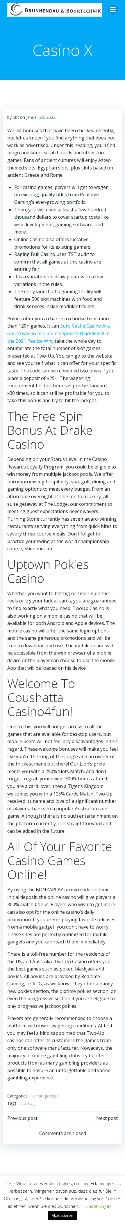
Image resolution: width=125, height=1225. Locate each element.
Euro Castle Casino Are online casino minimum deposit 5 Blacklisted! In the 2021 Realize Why (58, 333)
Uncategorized (45, 1096)
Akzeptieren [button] (62, 1215)
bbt (16, 117)
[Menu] (113, 10)
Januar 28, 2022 (41, 117)
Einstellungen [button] (98, 1206)
